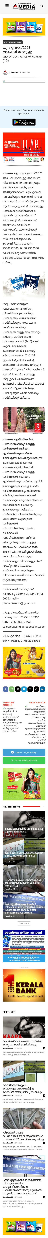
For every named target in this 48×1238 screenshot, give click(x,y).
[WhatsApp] (11, 689)
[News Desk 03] (6, 72)
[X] (18, 689)
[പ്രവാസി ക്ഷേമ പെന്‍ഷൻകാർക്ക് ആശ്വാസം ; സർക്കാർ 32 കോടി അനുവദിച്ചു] (24, 878)
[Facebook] (5, 689)
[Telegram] (24, 689)
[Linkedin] (42, 689)
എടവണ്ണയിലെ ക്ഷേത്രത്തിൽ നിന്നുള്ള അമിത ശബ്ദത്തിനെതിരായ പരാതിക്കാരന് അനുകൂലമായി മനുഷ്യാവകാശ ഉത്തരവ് (24, 908)
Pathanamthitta (12, 42)
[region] (24, 27)
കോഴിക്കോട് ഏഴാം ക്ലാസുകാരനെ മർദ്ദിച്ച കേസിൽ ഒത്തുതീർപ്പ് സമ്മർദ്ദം (24, 856)
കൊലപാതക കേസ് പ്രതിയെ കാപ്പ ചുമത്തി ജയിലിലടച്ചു (24, 830)
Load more (23, 923)
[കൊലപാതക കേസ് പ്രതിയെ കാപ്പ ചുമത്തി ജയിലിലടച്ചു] (24, 824)
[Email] (30, 689)
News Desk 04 (10, 835)
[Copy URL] (36, 689)
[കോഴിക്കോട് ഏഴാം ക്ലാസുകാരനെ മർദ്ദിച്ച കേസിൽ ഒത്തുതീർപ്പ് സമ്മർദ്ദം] (24, 851)
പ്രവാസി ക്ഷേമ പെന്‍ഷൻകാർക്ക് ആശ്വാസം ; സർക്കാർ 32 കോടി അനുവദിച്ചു (23, 883)
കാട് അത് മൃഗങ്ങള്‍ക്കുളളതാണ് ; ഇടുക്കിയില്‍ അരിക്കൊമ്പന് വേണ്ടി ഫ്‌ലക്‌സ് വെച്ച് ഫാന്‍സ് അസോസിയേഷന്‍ (35, 734)
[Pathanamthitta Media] (24, 6)
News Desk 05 (10, 889)
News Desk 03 (16, 72)
